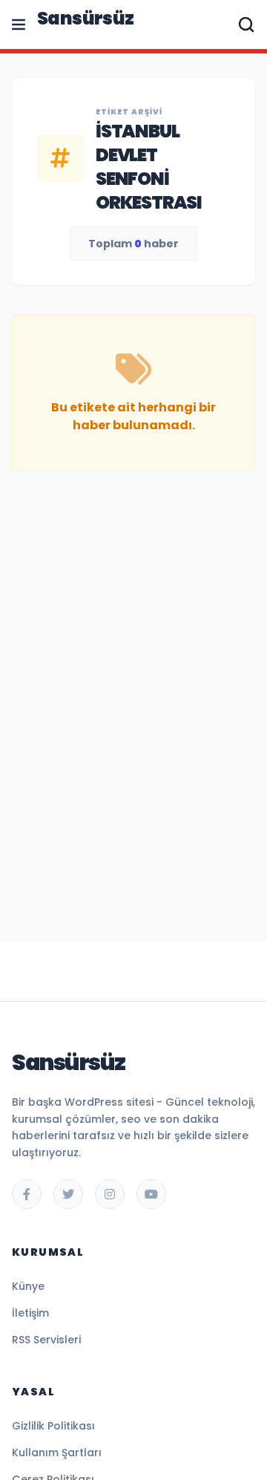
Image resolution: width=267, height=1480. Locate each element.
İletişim (30, 1312)
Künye (28, 1286)
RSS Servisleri (46, 1339)
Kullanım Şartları (57, 1452)
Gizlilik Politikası (53, 1425)
